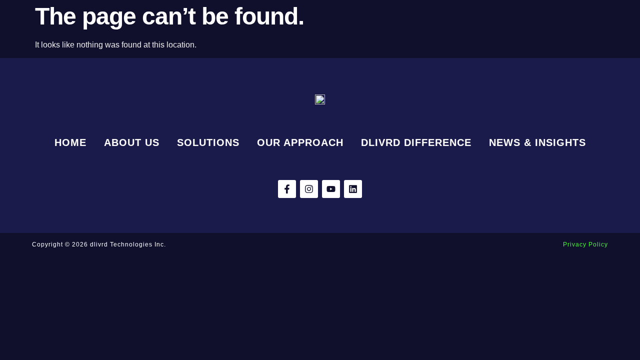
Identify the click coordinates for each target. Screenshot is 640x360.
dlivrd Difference (416, 142)
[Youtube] (331, 189)
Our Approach (300, 142)
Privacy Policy (585, 244)
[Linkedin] (353, 189)
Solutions (208, 142)
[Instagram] (309, 189)
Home (70, 142)
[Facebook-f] (287, 189)
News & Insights (537, 142)
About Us (132, 142)
